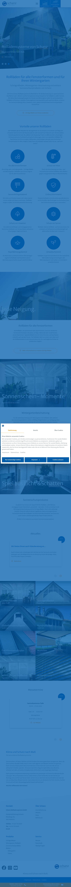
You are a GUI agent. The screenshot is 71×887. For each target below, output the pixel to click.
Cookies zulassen (58, 460)
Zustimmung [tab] (12, 430)
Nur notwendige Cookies (13, 460)
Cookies (22, 452)
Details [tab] (35, 430)
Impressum (5, 452)
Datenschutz (15, 452)
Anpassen (34, 460)
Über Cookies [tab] (58, 430)
